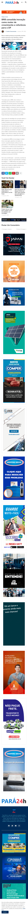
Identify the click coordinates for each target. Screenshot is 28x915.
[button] (2, 2)
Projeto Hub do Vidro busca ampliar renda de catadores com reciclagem (7, 211)
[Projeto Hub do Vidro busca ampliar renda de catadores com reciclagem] (7, 204)
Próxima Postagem (21, 229)
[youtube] (15, 825)
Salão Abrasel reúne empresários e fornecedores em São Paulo (7, 192)
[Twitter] (6, 173)
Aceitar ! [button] (5, 912)
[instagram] (19, 825)
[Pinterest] (13, 173)
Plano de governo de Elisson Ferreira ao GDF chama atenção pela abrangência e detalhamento (20, 192)
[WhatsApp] (10, 173)
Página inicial (5, 16)
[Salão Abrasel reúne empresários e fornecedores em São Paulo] (7, 184)
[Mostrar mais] (20, 173)
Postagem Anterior (7, 229)
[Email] (17, 173)
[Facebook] (3, 173)
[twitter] (12, 825)
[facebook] (9, 825)
